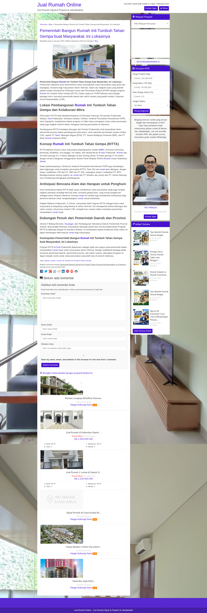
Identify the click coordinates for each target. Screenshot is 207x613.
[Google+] (50, 272)
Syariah (48, 138)
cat (71, 175)
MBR (101, 150)
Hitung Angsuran (141, 111)
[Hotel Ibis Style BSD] (61, 568)
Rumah (62, 82)
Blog (50, 24)
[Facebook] (41, 272)
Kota (50, 118)
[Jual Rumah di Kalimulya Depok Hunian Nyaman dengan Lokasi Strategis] (61, 419)
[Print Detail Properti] (76, 272)
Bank (57, 135)
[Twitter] (46, 272)
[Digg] (54, 272)
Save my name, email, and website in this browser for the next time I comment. (78, 359)
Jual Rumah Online (59, 5)
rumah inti (60, 261)
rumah (102, 169)
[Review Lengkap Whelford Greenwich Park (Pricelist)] (61, 385)
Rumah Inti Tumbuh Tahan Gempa (78, 261)
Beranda (43, 24)
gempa (47, 261)
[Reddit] (59, 272)
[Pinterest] (67, 272)
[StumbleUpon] (72, 272)
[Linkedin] (63, 272)
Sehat (42, 161)
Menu (165, 8)
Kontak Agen (151, 8)
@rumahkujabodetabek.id (148, 62)
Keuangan (69, 224)
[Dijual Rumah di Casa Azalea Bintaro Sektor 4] (61, 499)
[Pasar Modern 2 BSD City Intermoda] (61, 534)
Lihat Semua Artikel (142, 331)
